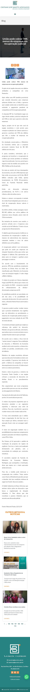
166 (12, 624)
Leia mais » (7, 552)
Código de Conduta (15, 679)
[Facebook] (15, 65)
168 (19, 624)
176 (15, 626)
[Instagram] (18, 65)
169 (22, 624)
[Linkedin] (12, 65)
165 (9, 624)
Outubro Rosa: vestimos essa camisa (14, 607)
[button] (15, 14)
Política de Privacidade (15, 676)
